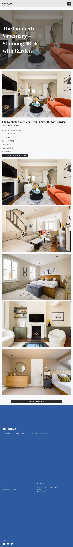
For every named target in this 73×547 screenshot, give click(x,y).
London (4, 125)
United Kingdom (13, 125)
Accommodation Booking (15, 155)
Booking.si (7, 3)
